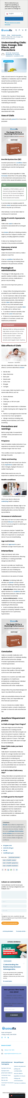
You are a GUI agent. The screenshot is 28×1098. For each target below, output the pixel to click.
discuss (10, 522)
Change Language (14, 19)
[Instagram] (2, 1037)
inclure (6, 232)
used (10, 224)
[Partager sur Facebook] (2, 869)
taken (8, 302)
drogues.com (7, 845)
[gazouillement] (8, 1037)
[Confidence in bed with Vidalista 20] (14, 155)
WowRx (5, 825)
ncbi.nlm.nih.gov (8, 848)
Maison (3, 35)
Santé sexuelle (7, 961)
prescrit (14, 119)
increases (4, 176)
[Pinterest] (5, 1037)
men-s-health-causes (9, 860)
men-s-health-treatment (10, 865)
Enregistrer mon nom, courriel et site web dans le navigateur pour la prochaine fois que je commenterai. (14, 917)
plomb (11, 582)
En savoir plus (7, 981)
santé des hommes (14, 857)
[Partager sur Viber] (14, 869)
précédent (4, 964)
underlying (4, 501)
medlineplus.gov (8, 853)
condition (19, 163)
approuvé (11, 544)
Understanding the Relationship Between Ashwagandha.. (12, 966)
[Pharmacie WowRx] (6, 30)
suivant (24, 964)
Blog (8, 35)
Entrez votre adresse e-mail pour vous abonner (13, 1004)
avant (8, 205)
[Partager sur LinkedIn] (8, 869)
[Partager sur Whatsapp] (11, 869)
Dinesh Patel (15, 53)
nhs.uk (5, 850)
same (10, 314)
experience (8, 465)
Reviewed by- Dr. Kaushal (13, 54)
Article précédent (8, 931)
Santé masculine (16, 35)
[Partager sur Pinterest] (5, 869)
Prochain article (20, 931)
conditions (16, 591)
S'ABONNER (14, 1015)
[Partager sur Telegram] (16, 869)
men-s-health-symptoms (10, 863)
